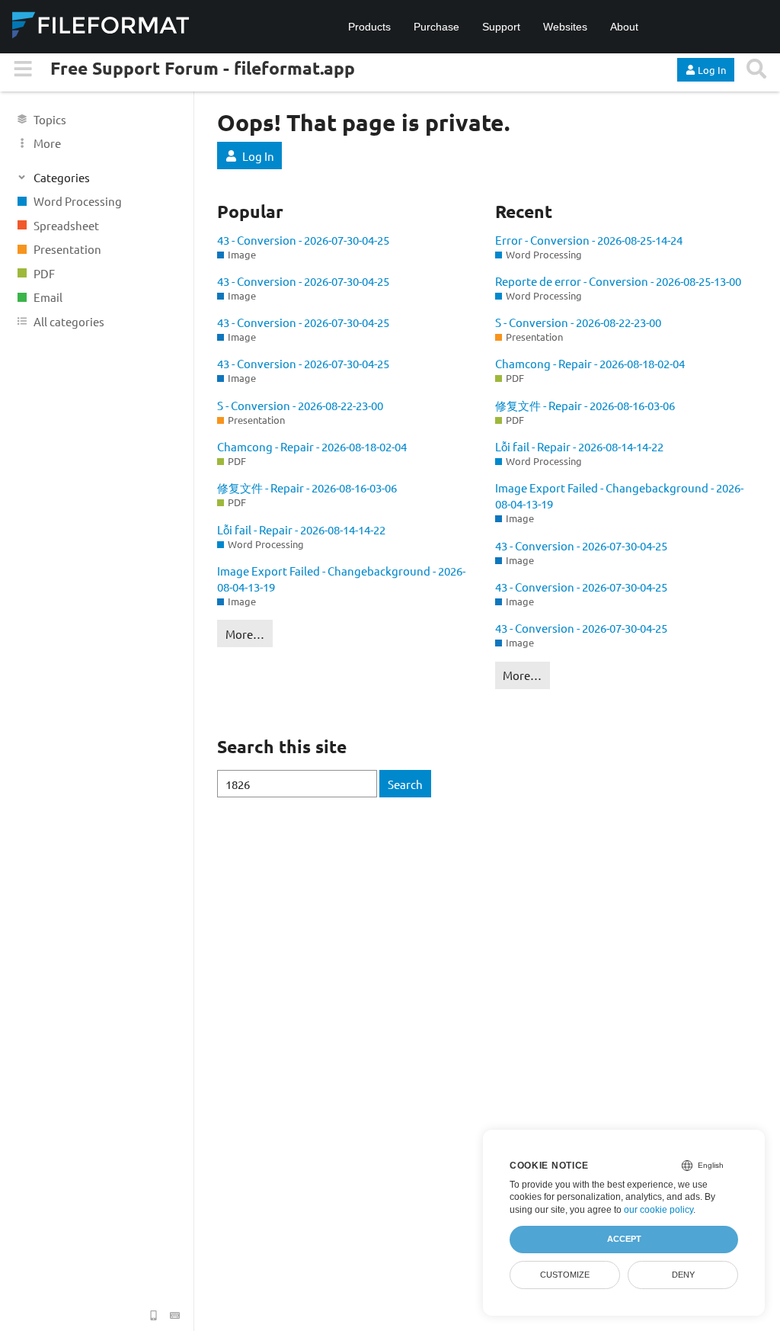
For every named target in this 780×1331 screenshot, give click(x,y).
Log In (258, 156)
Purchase (436, 27)
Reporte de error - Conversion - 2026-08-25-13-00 (618, 281)
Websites (565, 27)
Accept (624, 1238)
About (624, 27)
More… (244, 634)
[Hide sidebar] (23, 69)
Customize (565, 1274)
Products (369, 27)
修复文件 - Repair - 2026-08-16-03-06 (307, 487)
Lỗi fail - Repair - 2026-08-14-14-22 (301, 529)
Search (405, 784)
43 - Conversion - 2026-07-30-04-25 (303, 240)
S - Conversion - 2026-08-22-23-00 (300, 405)
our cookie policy (658, 1209)
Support (501, 27)
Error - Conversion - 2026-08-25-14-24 (588, 240)
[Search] (756, 69)
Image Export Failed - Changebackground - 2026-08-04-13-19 (341, 578)
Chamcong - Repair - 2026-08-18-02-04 (312, 446)
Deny (683, 1274)
